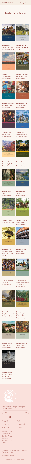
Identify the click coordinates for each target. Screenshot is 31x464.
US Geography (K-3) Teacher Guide (7, 76)
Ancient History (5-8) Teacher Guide (21, 251)
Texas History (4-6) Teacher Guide (20, 193)
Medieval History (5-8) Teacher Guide (7, 283)
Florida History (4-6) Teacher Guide (6, 193)
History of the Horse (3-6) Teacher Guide (21, 222)
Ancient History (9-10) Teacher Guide (7, 345)
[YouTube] (10, 417)
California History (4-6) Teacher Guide (21, 164)
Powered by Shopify (9, 452)
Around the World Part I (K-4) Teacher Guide (22, 76)
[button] (8, 455)
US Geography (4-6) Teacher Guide (7, 164)
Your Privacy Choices (19, 459)
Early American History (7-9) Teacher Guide (8, 314)
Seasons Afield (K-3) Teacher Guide (22, 47)
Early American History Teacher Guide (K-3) (8, 47)
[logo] (7, 3)
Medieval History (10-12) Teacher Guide (21, 345)
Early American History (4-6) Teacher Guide (22, 135)
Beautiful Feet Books (19, 450)
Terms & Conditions (15, 462)
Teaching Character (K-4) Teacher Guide (21, 105)
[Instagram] (7, 417)
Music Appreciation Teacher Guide (6, 135)
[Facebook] (3, 417)
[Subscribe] (25, 412)
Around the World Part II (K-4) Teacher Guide (8, 105)
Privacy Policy (9, 459)
